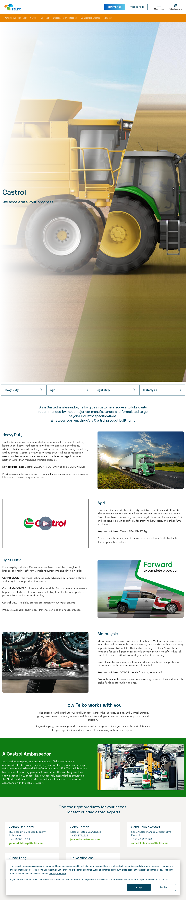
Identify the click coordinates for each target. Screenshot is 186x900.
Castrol (33, 18)
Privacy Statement (57, 873)
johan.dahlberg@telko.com (26, 843)
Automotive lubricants (16, 18)
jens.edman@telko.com (85, 839)
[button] (158, 7)
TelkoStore (137, 7)
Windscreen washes (90, 18)
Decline (163, 887)
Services (108, 18)
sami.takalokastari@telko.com (149, 843)
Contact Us (114, 7)
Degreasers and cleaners (65, 18)
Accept (138, 887)
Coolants (45, 18)
